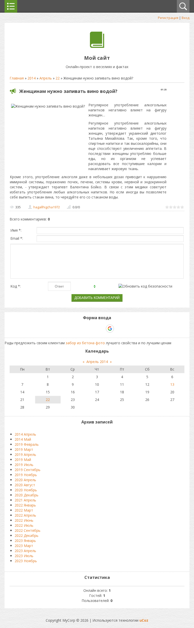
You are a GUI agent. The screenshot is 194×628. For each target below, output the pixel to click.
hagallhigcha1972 (46, 207)
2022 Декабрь (26, 535)
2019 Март (24, 449)
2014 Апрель (25, 434)
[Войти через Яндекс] (101, 328)
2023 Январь (25, 540)
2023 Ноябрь (26, 560)
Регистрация (168, 17)
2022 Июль (24, 525)
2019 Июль (24, 464)
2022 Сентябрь (27, 530)
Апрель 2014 (97, 361)
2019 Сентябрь (27, 469)
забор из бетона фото (85, 342)
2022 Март (24, 510)
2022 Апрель (25, 515)
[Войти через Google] (110, 329)
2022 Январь (25, 505)
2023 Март (24, 545)
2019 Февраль (27, 444)
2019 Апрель (25, 454)
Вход (185, 17)
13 (172, 384)
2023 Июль (24, 555)
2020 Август (25, 484)
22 (58, 78)
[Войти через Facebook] (92, 328)
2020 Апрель (25, 479)
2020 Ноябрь (26, 490)
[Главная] (97, 46)
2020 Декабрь (26, 495)
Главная (17, 78)
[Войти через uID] (75, 328)
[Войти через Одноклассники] (119, 328)
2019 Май (23, 459)
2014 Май (23, 439)
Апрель (45, 78)
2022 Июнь (24, 520)
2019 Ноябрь (26, 474)
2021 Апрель (25, 500)
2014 (32, 78)
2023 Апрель (25, 550)
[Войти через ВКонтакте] (84, 328)
